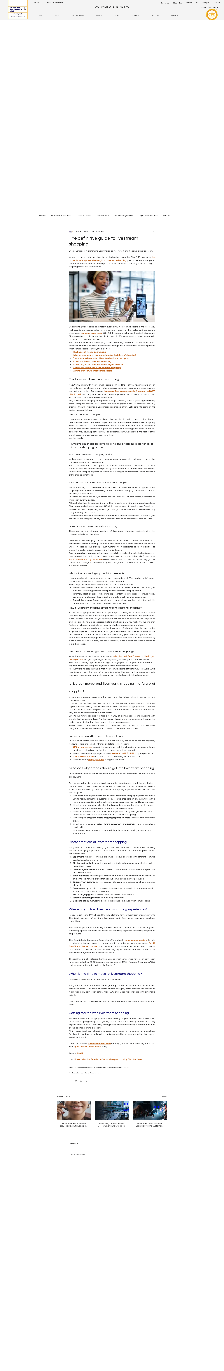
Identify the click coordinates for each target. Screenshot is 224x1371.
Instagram (50, 2)
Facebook (59, 2)
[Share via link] (87, 1081)
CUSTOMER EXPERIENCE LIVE (112, 7)
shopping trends (123, 1067)
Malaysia (206, 2)
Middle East (177, 3)
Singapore (165, 3)
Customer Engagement (124, 216)
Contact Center (102, 216)
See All (164, 1096)
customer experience (77, 1067)
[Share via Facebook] (70, 1081)
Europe (189, 2)
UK (197, 2)
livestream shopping (93, 1067)
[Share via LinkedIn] (81, 1081)
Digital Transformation (148, 216)
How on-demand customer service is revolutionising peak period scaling (74, 1125)
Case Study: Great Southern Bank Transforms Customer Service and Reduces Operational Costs (149, 1125)
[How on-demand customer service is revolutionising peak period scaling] (74, 1110)
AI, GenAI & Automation (61, 216)
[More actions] (153, 231)
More (165, 216)
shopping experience (109, 1067)
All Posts (42, 216)
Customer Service (83, 216)
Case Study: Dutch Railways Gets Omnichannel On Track (111, 1125)
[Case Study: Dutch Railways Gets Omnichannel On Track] (112, 1110)
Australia (217, 2)
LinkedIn (37, 2)
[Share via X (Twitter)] (76, 1081)
